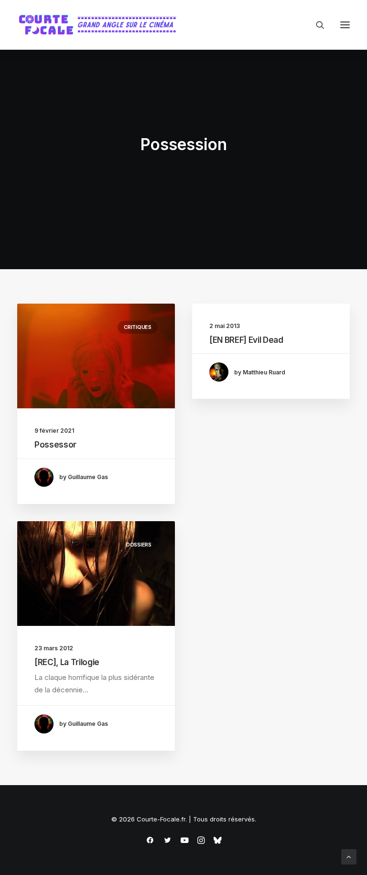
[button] (345, 25)
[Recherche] (315, 25)
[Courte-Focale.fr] (100, 25)
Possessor (55, 444)
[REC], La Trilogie (66, 662)
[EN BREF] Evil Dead (246, 340)
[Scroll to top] (348, 856)
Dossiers (138, 544)
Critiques (137, 327)
